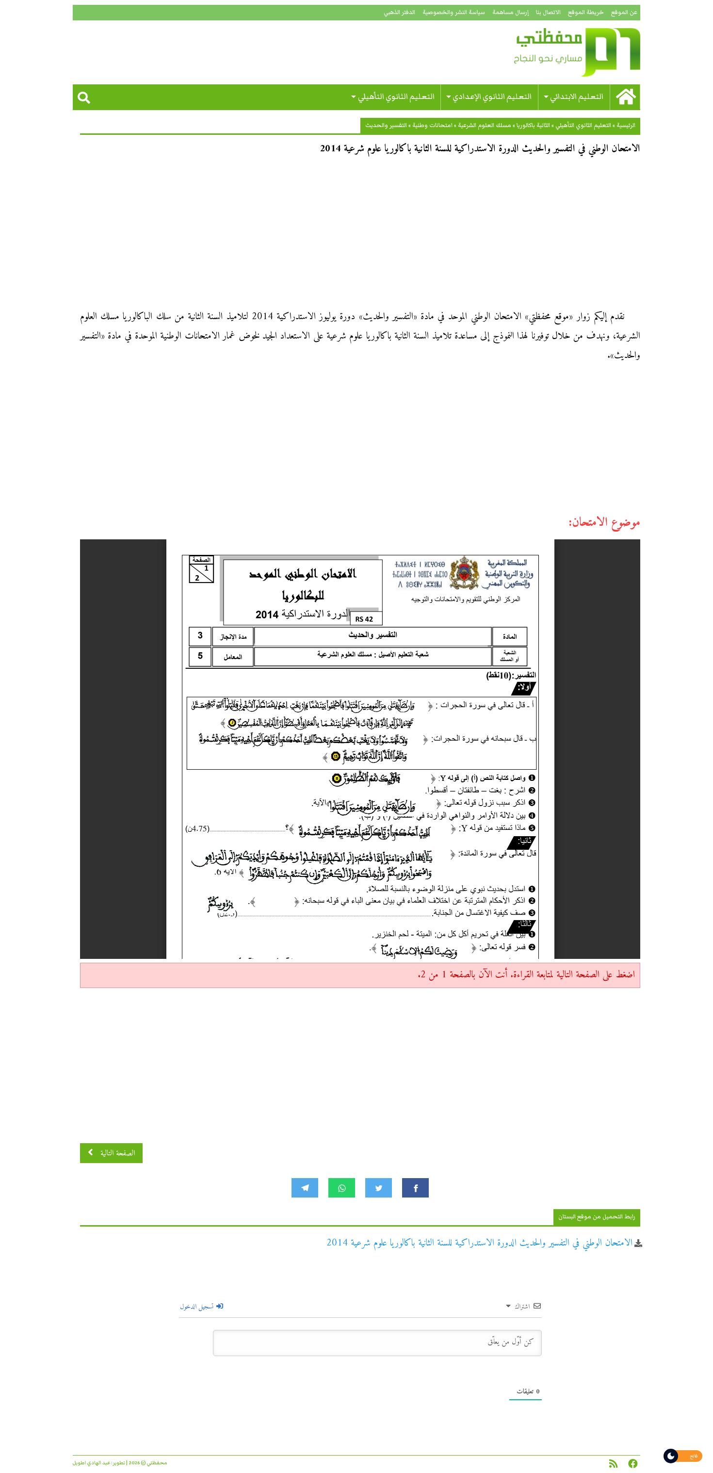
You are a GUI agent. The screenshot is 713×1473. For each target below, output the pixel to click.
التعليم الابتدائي (576, 97)
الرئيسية (625, 125)
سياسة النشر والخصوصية (453, 12)
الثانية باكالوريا (533, 125)
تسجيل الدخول (197, 1307)
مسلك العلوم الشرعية (484, 125)
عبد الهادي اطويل (91, 1463)
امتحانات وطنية (432, 125)
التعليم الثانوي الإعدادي (492, 97)
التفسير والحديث (386, 125)
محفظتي (549, 52)
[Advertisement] (360, 236)
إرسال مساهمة (510, 12)
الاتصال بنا (548, 12)
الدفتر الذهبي (399, 12)
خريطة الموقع (586, 12)
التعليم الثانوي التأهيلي (396, 97)
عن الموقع (624, 12)
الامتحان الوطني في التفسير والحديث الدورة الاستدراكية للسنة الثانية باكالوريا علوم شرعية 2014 (479, 1243)
